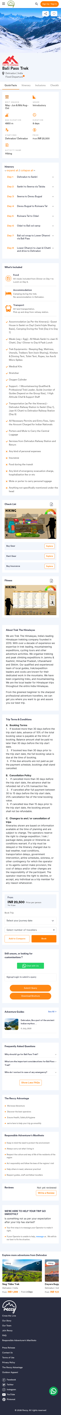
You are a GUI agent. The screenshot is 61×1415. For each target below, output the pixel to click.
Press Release (8, 1348)
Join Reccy (7, 1331)
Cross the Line (9, 1316)
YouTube (11, 1394)
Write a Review (46, 1193)
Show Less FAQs (30, 1082)
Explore (49, 546)
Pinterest (11, 1399)
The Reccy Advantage (12, 1367)
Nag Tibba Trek (10, 1284)
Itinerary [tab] (26, 85)
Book (43, 939)
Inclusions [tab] (40, 85)
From (27, 1292)
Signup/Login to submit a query (21, 977)
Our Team (6, 1326)
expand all (12, 170)
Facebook (11, 1380)
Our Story (6, 1321)
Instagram (11, 1390)
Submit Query (30, 988)
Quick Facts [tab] (11, 85)
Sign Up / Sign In (49, 4)
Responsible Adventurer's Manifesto (19, 1340)
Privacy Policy (8, 1363)
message (40, 1236)
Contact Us (7, 1353)
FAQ (4, 1336)
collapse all (27, 170)
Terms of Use (8, 1358)
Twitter (10, 1385)
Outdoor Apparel (10, 1372)
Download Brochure (30, 996)
